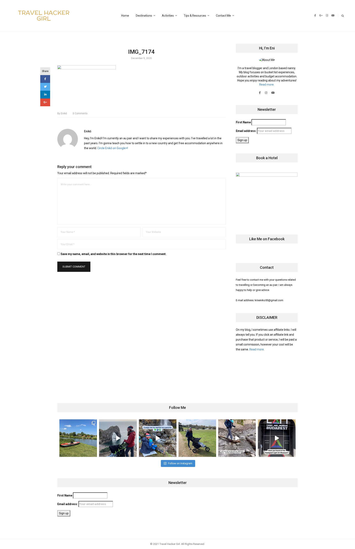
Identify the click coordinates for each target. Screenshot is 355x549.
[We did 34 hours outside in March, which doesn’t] (237, 438)
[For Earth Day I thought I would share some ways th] (157, 438)
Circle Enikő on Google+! (112, 148)
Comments (80, 113)
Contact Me (223, 15)
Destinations (144, 15)
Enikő (62, 113)
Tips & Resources (195, 15)
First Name (243, 122)
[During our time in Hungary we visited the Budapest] (276, 438)
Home (125, 15)
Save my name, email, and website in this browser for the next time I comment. (113, 254)
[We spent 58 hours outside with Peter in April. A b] (118, 438)
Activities (168, 15)
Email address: (246, 131)
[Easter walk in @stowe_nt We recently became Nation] (197, 438)
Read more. (266, 84)
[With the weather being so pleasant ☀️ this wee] (78, 438)
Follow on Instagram (180, 463)
